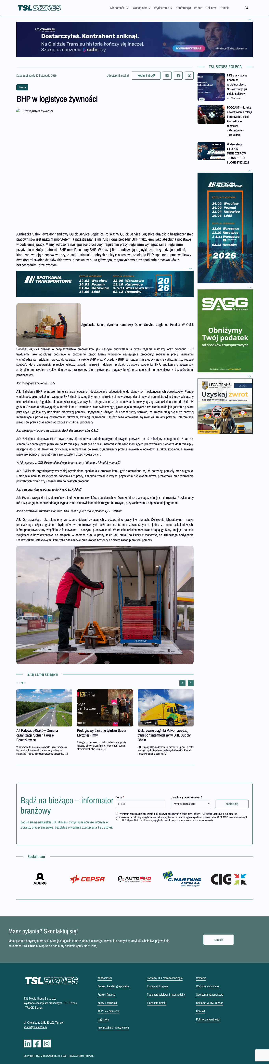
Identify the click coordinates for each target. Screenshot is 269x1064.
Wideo (198, 7)
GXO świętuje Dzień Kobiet (157, 730)
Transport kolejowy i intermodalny (166, 994)
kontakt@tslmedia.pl (35, 1027)
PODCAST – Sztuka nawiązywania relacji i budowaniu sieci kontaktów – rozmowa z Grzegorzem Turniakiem (239, 121)
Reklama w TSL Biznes (209, 1003)
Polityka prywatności (208, 1019)
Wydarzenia (161, 7)
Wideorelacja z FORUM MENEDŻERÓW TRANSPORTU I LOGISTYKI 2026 (238, 153)
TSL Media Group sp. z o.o (49, 1055)
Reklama (211, 7)
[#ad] (134, 39)
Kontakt (224, 7)
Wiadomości (117, 7)
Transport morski (156, 1003)
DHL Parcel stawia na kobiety (97, 730)
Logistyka (103, 1019)
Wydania (201, 978)
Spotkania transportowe (209, 994)
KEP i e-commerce (108, 1011)
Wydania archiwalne (207, 986)
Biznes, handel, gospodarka (113, 986)
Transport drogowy (157, 986)
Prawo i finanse (106, 994)
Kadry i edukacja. (107, 1003)
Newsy (22, 87)
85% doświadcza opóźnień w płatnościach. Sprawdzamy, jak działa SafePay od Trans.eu (237, 86)
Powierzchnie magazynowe (113, 1027)
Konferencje (183, 7)
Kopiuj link (143, 75)
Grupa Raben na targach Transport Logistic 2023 (40, 733)
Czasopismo (139, 7)
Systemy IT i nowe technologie (165, 978)
